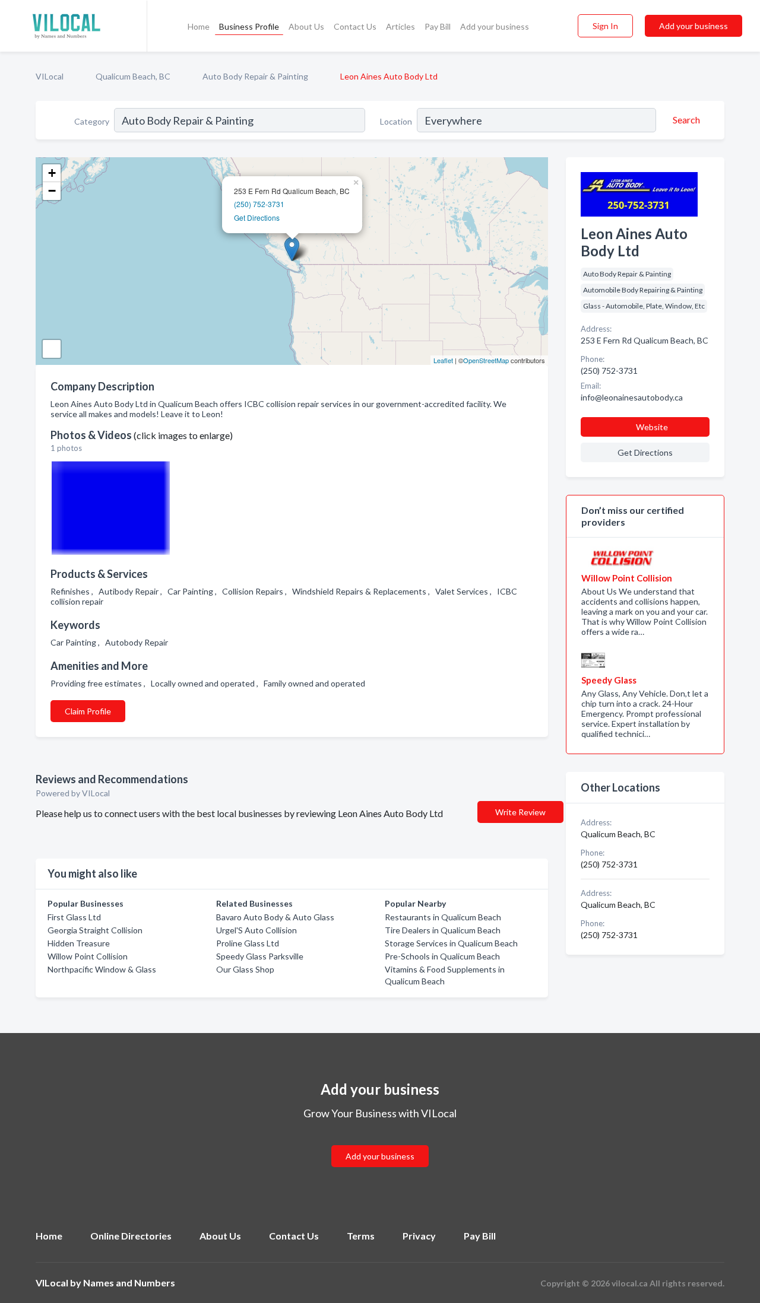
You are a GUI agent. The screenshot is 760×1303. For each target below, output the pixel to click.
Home (199, 26)
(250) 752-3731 (259, 204)
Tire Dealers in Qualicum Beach (443, 930)
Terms (361, 1235)
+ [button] (52, 173)
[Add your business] (380, 1142)
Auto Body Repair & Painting (255, 76)
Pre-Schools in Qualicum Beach (442, 956)
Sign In (605, 26)
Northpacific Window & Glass (102, 969)
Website (652, 427)
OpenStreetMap (486, 360)
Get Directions (257, 217)
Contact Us (355, 26)
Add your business (494, 26)
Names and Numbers (129, 1282)
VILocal (50, 76)
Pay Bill (438, 26)
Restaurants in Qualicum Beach (443, 917)
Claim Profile (88, 711)
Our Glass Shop (245, 969)
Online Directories (131, 1235)
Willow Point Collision (88, 956)
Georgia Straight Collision (95, 930)
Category (91, 121)
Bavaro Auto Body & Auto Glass (275, 917)
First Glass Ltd (74, 917)
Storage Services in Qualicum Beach (451, 943)
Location (396, 121)
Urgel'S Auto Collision (256, 930)
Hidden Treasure (79, 943)
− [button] (52, 190)
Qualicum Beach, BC (133, 76)
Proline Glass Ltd (247, 943)
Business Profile (249, 26)
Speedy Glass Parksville (259, 956)
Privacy (419, 1235)
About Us (306, 26)
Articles (400, 26)
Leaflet (443, 360)
